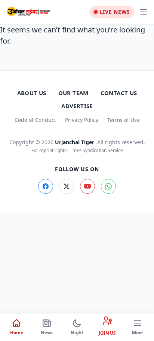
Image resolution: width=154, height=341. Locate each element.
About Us (31, 93)
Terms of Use (123, 119)
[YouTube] (87, 186)
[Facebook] (45, 186)
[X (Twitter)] (66, 186)
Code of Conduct (35, 119)
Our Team (73, 93)
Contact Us (119, 93)
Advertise (76, 106)
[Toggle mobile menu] (143, 11)
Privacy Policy (81, 119)
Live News (115, 11)
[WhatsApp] (108, 186)
